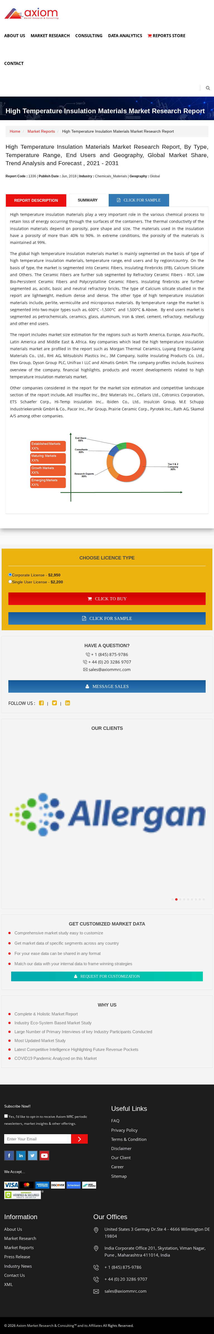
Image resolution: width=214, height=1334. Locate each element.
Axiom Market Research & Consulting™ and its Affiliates (59, 1325)
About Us (14, 35)
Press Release (17, 1256)
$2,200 (57, 582)
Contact (14, 63)
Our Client (121, 1157)
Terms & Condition (129, 1139)
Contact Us (14, 1275)
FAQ (115, 1120)
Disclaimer (121, 1148)
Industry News (18, 1266)
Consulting (89, 35)
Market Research (50, 35)
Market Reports (41, 131)
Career (117, 1166)
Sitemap (119, 1176)
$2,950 (54, 575)
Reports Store (168, 35)
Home (15, 131)
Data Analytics (125, 35)
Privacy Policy (124, 1130)
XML (8, 1284)
